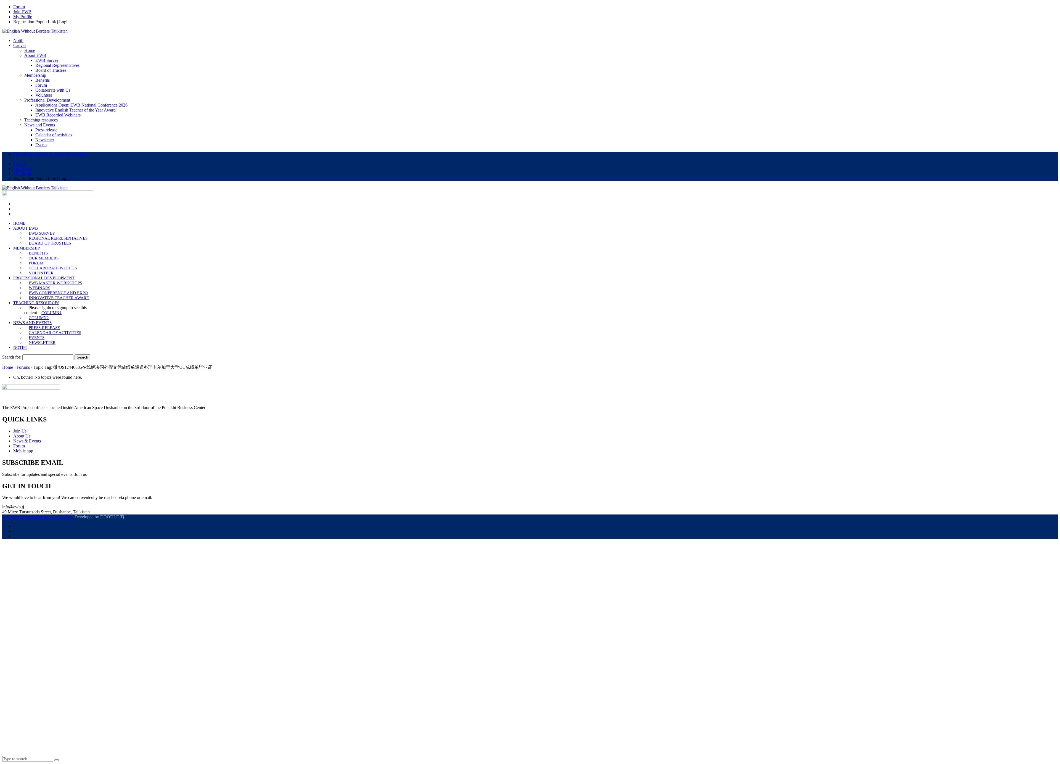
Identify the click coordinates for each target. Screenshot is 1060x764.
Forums (23, 367)
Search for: (11, 357)
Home (7, 367)
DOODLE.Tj (112, 516)
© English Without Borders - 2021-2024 (37, 516)
